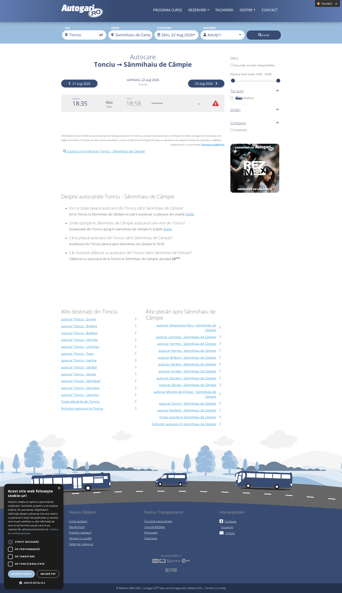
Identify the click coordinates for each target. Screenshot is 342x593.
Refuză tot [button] (48, 574)
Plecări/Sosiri (77, 527)
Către (115, 28)
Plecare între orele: (251, 74)
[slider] (233, 81)
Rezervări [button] (197, 10)
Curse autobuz (78, 521)
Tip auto (237, 91)
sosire (129, 98)
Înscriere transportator (158, 521)
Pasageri (209, 28)
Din (67, 28)
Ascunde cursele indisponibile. (254, 65)
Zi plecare (164, 28)
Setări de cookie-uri (81, 544)
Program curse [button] (167, 10)
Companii (238, 123)
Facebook (231, 521)
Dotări (235, 109)
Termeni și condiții (80, 538)
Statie (189, 214)
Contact (270, 10)
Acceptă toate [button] (21, 574)
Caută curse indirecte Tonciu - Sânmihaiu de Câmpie (105, 151)
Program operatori (80, 532)
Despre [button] (246, 10)
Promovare (151, 532)
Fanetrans (240, 130)
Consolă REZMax (154, 527)
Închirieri (224, 10)
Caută (265, 35)
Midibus (248, 98)
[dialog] (33, 536)
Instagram (227, 527)
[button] (33, 582)
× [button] (58, 488)
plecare (76, 98)
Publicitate (150, 538)
